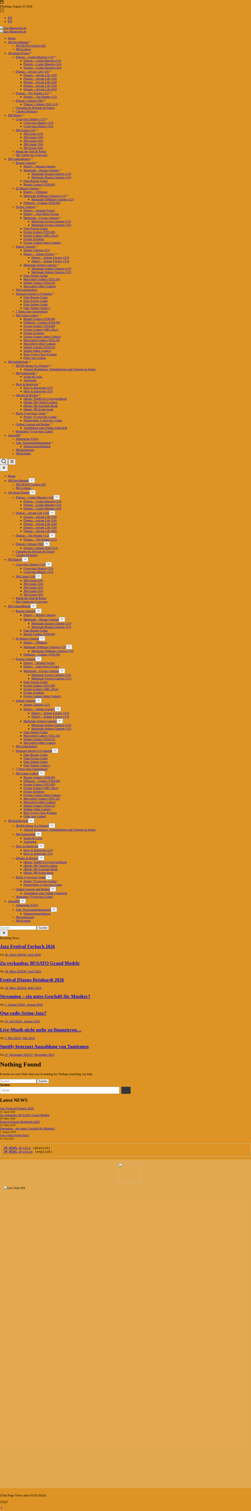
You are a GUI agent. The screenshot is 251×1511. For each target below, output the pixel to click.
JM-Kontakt (23, 453)
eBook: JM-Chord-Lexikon (40, 402)
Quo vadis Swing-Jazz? (23, 1013)
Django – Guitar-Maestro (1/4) (35, 57)
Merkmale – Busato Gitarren (41, 170)
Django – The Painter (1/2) (32, 93)
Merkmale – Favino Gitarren (41, 218)
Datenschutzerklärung (37, 446)
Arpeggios (30, 380)
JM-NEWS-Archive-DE (31, 45)
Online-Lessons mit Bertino (33, 424)
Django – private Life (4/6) (40, 82)
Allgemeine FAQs (27, 439)
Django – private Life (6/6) (40, 89)
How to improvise (27, 384)
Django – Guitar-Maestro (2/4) (42, 60)
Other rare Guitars (35, 358)
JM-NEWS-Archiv (17, 1148)
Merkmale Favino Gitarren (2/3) (51, 221)
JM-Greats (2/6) (33, 133)
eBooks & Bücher (27, 395)
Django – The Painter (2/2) (40, 96)
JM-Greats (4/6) (33, 141)
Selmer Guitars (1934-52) (39, 282)
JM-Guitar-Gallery (27, 315)
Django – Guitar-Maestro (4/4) (42, 67)
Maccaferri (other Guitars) (40, 286)
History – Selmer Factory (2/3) (50, 257)
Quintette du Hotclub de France (35, 108)
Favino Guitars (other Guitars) (42, 242)
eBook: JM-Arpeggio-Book (41, 406)
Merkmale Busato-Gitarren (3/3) (51, 177)
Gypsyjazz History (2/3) (38, 122)
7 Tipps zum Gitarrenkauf (31, 311)
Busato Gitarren (25, 163)
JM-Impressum (25, 450)
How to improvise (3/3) (38, 391)
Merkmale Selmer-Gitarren (40, 265)
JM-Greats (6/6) (33, 148)
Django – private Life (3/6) (40, 78)
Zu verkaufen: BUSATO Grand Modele (40, 963)
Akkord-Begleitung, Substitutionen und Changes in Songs (59, 369)
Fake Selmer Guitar (36, 275)
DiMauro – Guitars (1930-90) (42, 203)
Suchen (5, 1085)
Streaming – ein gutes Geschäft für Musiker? (45, 996)
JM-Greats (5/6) (33, 144)
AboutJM (14, 435)
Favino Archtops (34, 239)
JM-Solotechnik (25, 373)
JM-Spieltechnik (18, 361)
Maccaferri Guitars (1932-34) (42, 279)
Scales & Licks (33, 376)
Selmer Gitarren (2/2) (37, 250)
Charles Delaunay (27, 111)
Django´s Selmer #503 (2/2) (41, 104)
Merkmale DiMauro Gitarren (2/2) (52, 199)
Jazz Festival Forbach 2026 (27, 946)
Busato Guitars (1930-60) (39, 184)
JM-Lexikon (23, 49)
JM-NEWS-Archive (18, 1152)
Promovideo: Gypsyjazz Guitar (43, 420)
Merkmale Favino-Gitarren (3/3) (51, 225)
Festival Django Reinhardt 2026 (32, 979)
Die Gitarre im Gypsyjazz (31, 155)
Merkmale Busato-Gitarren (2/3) (51, 174)
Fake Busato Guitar (36, 181)
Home (11, 38)
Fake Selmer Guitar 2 (37, 308)
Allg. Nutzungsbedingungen (33, 442)
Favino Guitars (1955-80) (39, 232)
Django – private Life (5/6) (40, 85)
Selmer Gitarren (25, 246)
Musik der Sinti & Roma (31, 151)
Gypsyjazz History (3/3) (38, 126)
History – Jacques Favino (39, 210)
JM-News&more (18, 42)
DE (10, 17)
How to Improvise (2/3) (38, 387)
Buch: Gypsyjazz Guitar (31, 413)
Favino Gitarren (25, 207)
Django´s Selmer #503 (30, 100)
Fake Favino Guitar (36, 228)
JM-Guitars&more (19, 159)
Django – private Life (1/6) (32, 71)
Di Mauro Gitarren (27, 188)
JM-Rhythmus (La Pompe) (32, 365)
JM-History (15, 115)
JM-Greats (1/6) (25, 130)
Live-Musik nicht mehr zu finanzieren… (40, 1029)
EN (10, 21)
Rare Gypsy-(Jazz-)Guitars (40, 354)
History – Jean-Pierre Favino (41, 214)
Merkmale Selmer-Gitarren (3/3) (51, 272)
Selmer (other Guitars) (37, 350)
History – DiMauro (35, 192)
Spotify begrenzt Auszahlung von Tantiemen (44, 1046)
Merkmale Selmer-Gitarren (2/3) (51, 268)
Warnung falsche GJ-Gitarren (34, 293)
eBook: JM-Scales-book (38, 409)
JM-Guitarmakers (26, 290)
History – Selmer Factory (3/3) (50, 261)
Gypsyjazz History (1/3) (30, 119)
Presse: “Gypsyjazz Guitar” (40, 417)
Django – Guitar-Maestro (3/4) (42, 64)
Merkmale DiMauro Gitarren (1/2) (45, 196)
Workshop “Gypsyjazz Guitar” (35, 431)
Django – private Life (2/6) (40, 75)
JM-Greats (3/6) (33, 137)
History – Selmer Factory (39, 254)
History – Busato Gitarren (39, 166)
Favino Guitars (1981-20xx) (41, 235)
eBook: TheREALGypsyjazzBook (45, 398)
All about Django (18, 53)
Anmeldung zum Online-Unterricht (45, 428)
